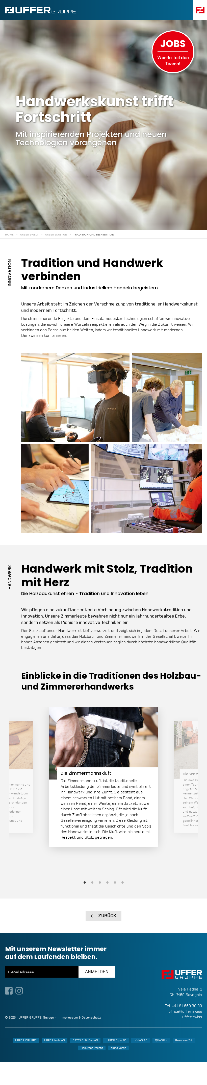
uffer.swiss (192, 1017)
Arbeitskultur (56, 234)
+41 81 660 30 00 (187, 1006)
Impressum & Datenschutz (81, 1017)
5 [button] (114, 882)
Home (9, 234)
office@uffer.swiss (185, 1011)
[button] (183, 10)
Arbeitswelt (29, 234)
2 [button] (92, 882)
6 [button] (122, 882)
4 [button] (107, 882)
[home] (40, 10)
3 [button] (99, 882)
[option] (103, 777)
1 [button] (84, 882)
